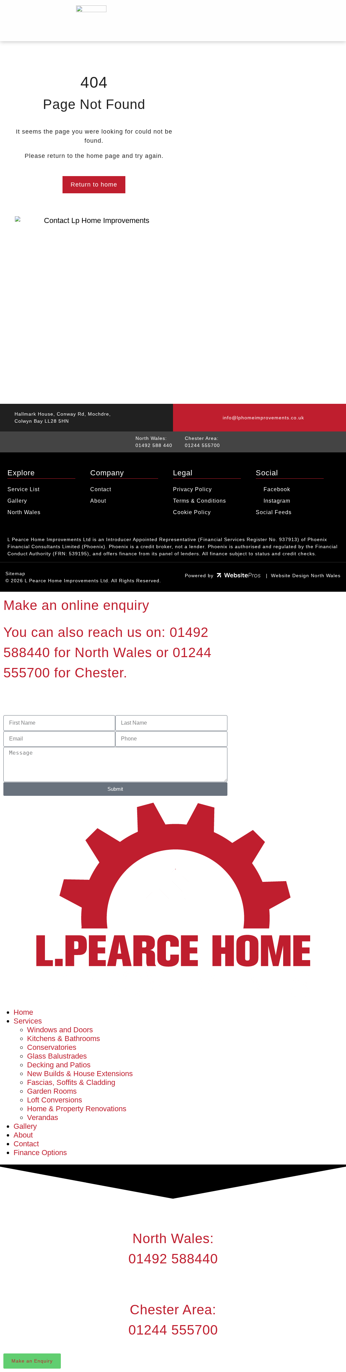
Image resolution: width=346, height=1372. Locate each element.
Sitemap (15, 573)
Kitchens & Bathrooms (63, 1038)
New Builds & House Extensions (80, 1073)
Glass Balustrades (57, 1056)
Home (23, 1012)
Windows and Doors (60, 1030)
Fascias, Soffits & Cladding (71, 1082)
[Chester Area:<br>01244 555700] (173, 1284)
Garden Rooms (52, 1091)
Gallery (25, 1126)
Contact (26, 1144)
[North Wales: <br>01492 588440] (173, 1212)
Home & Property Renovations (76, 1108)
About (23, 1135)
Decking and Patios (59, 1065)
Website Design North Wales (306, 575)
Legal (183, 473)
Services (28, 1021)
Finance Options (40, 1152)
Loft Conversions (54, 1100)
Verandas (42, 1117)
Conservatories (51, 1047)
